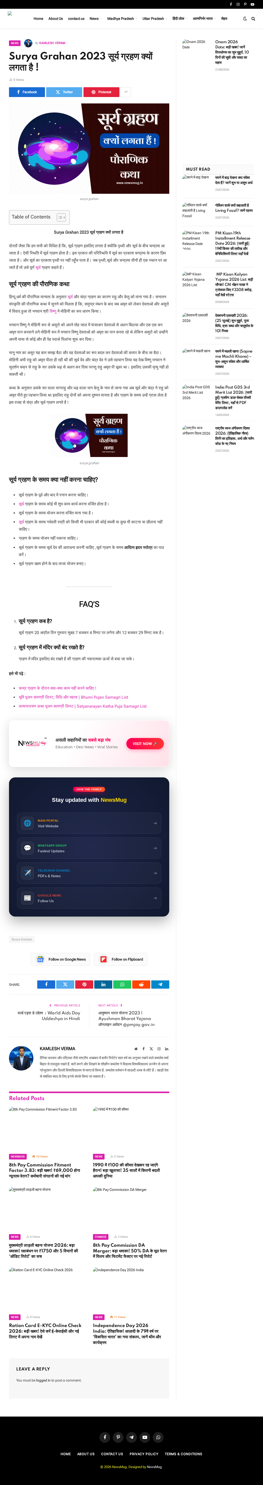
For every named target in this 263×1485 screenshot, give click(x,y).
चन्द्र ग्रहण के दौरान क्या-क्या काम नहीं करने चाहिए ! (57, 688)
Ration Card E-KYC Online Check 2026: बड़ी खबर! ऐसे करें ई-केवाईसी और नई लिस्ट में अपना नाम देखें (45, 1331)
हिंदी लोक (178, 18)
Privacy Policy (144, 1454)
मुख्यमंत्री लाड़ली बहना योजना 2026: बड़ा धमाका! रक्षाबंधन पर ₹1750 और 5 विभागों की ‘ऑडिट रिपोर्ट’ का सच (43, 1251)
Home (38, 18)
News (94, 18)
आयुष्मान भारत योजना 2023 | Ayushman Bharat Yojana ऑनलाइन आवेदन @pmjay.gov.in (126, 1019)
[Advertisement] (218, 121)
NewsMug (154, 1467)
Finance (100, 1236)
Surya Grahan (22, 939)
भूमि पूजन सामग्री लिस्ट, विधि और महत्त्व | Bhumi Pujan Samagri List (73, 697)
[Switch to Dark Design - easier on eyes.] (245, 18)
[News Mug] (15, 18)
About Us (56, 18)
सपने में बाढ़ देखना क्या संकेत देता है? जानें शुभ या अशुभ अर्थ (233, 180)
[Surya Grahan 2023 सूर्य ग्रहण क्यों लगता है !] (89, 148)
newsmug (18, 1156)
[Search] (252, 18)
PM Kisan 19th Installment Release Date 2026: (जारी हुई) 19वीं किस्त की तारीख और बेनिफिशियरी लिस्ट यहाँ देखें (232, 243)
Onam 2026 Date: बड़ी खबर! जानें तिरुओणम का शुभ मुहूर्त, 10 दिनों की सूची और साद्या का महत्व (232, 52)
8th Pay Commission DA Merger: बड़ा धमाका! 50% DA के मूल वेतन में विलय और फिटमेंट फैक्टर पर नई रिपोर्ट (130, 1251)
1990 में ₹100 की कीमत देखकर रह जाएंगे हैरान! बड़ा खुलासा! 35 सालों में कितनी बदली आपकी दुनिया (126, 1171)
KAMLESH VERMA (52, 43)
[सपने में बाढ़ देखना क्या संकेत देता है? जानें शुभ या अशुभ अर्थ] (196, 184)
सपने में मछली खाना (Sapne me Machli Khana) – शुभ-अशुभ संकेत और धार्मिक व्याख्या (233, 359)
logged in (43, 1380)
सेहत (224, 18)
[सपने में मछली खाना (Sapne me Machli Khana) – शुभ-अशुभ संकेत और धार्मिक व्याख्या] (196, 358)
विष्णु (53, 311)
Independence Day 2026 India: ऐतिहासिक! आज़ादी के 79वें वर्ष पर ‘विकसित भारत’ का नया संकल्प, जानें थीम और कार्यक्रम (127, 1334)
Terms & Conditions (183, 1454)
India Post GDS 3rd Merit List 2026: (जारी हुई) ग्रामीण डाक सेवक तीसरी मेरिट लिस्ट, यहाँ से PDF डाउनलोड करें (233, 397)
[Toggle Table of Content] (58, 217)
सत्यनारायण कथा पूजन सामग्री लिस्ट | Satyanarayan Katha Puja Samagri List (83, 706)
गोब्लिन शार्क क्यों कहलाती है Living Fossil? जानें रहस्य (234, 208)
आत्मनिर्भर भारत (203, 18)
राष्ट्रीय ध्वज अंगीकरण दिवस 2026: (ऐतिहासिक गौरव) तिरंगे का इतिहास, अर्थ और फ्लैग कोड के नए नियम (234, 436)
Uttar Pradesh (153, 18)
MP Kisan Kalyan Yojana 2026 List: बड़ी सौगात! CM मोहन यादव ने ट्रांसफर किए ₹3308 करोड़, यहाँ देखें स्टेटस (234, 285)
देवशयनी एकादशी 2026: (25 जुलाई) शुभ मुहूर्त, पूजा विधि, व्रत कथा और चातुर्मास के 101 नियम (234, 323)
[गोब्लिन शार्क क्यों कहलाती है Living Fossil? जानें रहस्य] (196, 212)
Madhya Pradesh (120, 18)
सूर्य (37, 267)
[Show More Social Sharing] (126, 92)
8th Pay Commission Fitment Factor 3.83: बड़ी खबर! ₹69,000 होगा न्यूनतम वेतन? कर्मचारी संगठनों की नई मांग (44, 1171)
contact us (76, 18)
